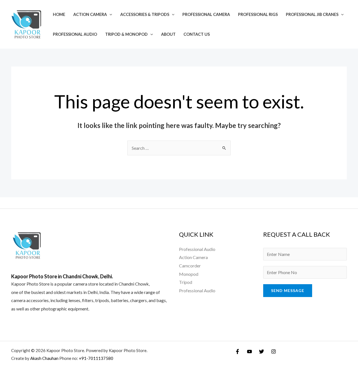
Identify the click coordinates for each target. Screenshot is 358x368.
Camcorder (190, 265)
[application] (109, 14)
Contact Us (196, 34)
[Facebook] (237, 351)
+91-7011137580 (96, 358)
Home (59, 14)
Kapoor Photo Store (30, 283)
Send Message (287, 290)
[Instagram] (273, 351)
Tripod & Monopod (126, 34)
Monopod (188, 274)
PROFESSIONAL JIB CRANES (312, 14)
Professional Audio (75, 34)
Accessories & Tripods (144, 14)
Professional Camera (206, 14)
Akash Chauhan (44, 358)
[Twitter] (261, 351)
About (168, 34)
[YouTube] (249, 351)
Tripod (185, 282)
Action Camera (90, 14)
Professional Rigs (258, 14)
